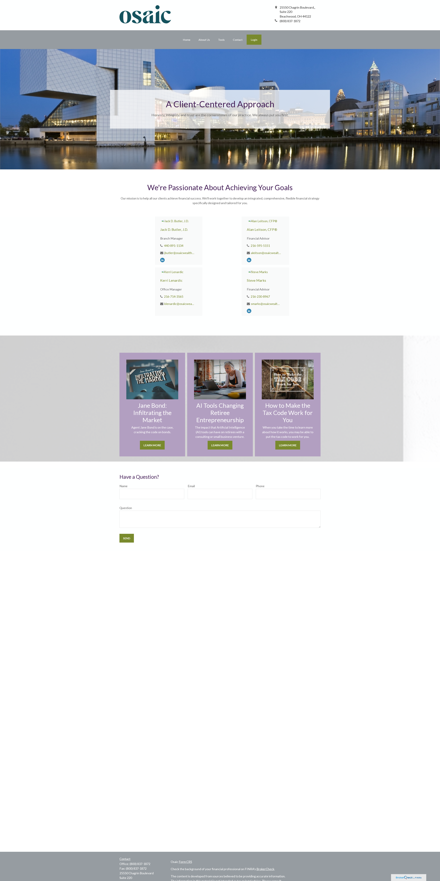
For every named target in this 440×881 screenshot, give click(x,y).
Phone (260, 486)
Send (126, 538)
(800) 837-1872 (140, 864)
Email (191, 486)
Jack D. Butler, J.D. (174, 229)
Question (125, 508)
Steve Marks (256, 280)
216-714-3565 (173, 296)
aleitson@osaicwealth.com (266, 253)
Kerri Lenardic (171, 280)
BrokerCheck (265, 869)
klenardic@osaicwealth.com (179, 304)
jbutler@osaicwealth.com (179, 253)
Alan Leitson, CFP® (262, 229)
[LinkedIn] (162, 260)
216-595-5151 (260, 245)
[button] (186, 40)
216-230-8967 (260, 296)
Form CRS (185, 862)
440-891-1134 (173, 245)
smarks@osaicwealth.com (266, 304)
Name (123, 486)
